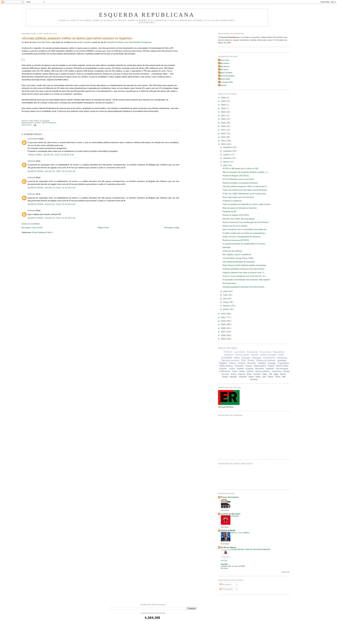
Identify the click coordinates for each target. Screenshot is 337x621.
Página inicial (103, 228)
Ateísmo (242, 363)
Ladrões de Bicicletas (230, 514)
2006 (223, 335)
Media (237, 358)
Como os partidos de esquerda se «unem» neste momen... (247, 204)
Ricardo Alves (224, 79)
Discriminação (282, 368)
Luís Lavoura (33, 139)
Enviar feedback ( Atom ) (42, 232)
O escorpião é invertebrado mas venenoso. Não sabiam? (246, 280)
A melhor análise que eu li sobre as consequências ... (245, 233)
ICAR (281, 355)
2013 (223, 144)
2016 (223, 134)
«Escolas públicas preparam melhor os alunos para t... (245, 186)
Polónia (270, 377)
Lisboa (242, 371)
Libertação (235, 516)
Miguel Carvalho (225, 73)
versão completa (84, 42)
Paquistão (233, 377)
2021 (223, 116)
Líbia (264, 377)
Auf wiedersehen (230, 283)
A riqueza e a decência (232, 201)
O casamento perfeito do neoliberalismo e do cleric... (245, 244)
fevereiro (227, 306)
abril (225, 299)
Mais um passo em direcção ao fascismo (240, 208)
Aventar (224, 564)
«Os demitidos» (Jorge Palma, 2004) (238, 258)
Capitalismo (283, 363)
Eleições (223, 368)
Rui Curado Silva (226, 82)
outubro (226, 155)
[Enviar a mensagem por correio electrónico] (35, 125)
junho (225, 291)
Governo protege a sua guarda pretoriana (240, 183)
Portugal (246, 358)
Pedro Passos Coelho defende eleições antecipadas (244, 265)
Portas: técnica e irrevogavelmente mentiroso (241, 237)
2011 (223, 317)
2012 (223, 314)
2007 (223, 332)
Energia (225, 377)
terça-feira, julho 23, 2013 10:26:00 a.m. (51, 155)
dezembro (227, 147)
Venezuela (254, 379)
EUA (243, 360)
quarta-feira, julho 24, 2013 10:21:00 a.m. (52, 171)
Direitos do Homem (265, 360)
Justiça (232, 368)
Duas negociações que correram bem (238, 197)
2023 (223, 108)
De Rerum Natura (228, 547)
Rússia (283, 374)
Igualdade (281, 360)
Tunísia (277, 377)
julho (225, 165)
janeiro (226, 309)
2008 (223, 328)
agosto (226, 162)
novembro (227, 151)
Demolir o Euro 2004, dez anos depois (239, 219)
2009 (223, 324)
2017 (223, 130)
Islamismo (282, 358)
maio (225, 295)
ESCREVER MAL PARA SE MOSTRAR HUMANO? (251, 550)
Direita (254, 354)
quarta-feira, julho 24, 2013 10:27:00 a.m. (52, 218)
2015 (223, 137)
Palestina (241, 374)
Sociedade (226, 357)
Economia (265, 351)
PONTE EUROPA (228, 531)
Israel (234, 371)
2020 (223, 119)
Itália (284, 377)
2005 (223, 339)
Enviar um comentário (31, 224)
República (278, 351)
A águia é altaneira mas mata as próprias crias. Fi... (244, 273)
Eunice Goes (224, 60)
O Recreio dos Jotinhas (232, 251)
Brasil (249, 374)
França (248, 366)
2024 (223, 105)
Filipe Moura (224, 66)
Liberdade (256, 358)
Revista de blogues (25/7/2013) (236, 176)
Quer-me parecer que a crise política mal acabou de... (245, 229)
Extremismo (269, 358)
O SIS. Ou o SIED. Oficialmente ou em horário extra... (245, 194)
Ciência (232, 363)
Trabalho (262, 363)
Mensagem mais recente (32, 228)
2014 (223, 141)
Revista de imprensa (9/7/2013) (236, 240)
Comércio (257, 374)
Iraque (264, 374)
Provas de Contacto (230, 497)
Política (228, 351)
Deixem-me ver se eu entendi (235, 226)
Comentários (226, 589)
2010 (223, 321)
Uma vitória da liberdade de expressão (239, 262)
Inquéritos (270, 368)
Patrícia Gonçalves (226, 76)
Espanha (249, 368)
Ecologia (272, 363)
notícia (39, 42)
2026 (223, 98)
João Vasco (223, 69)
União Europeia (268, 355)
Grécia (233, 374)
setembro (227, 158)
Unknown (32, 161)
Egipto (276, 374)
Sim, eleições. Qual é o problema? (237, 255)
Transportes (277, 371)
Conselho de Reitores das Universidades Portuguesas (129, 42)
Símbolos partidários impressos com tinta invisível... (244, 269)
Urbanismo (243, 377)
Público (48, 42)
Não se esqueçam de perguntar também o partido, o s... (246, 172)
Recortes (251, 363)
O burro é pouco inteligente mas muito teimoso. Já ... (245, 276)
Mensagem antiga (171, 228)
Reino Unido (282, 366)
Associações (260, 366)
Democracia (242, 354)
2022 (223, 112)
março (226, 302)
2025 (223, 101)
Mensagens (226, 584)
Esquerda (252, 351)
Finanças (239, 366)
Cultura (271, 366)
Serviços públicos (262, 371)
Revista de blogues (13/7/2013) (236, 215)
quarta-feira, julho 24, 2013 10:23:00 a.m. (52, 188)
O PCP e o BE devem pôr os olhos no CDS (240, 169)
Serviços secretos (230, 360)
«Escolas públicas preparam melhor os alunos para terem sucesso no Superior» (77, 38)
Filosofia (249, 371)
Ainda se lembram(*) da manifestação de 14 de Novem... (246, 222)
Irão (270, 374)
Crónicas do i (225, 371)
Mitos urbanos (49, 122)
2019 (223, 123)
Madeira (240, 368)
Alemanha (259, 368)
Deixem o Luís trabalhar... (241, 533)
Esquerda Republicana (147, 15)
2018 (223, 126)
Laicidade (239, 351)
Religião (223, 363)
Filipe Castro (224, 63)
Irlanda (258, 377)
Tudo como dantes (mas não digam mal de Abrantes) (245, 190)
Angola (251, 377)
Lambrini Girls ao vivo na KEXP (233, 566)
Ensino (37, 122)
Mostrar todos (285, 572)
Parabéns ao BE (229, 212)
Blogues (229, 354)
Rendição (227, 247)
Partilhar (26, 125)
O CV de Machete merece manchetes (238, 179)
